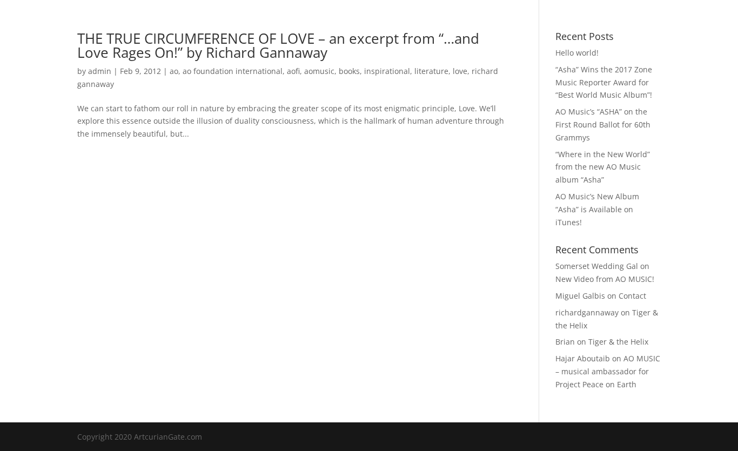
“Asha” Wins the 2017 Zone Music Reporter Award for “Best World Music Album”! (603, 82)
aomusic (319, 71)
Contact (538, 22)
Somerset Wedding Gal (596, 266)
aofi (293, 71)
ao (174, 71)
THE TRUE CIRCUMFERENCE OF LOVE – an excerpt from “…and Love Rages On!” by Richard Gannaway (278, 45)
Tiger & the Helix (618, 341)
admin (99, 71)
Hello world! (577, 53)
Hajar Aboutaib (582, 358)
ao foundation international (233, 71)
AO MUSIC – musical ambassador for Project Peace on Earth (607, 371)
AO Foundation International (406, 22)
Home (195, 22)
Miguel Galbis (580, 296)
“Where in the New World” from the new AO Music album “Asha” (602, 167)
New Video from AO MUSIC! (604, 279)
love (460, 71)
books (349, 71)
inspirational (387, 71)
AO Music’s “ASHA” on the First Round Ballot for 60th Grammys (602, 124)
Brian (565, 341)
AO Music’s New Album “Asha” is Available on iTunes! (597, 209)
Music (231, 22)
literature (431, 71)
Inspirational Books (303, 22)
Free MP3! (491, 22)
